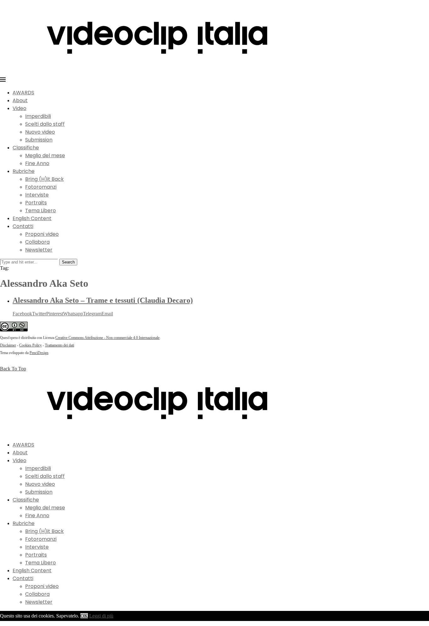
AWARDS (23, 92)
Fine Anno (37, 163)
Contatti (23, 226)
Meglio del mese (45, 155)
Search (68, 262)
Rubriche (24, 171)
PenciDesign (39, 353)
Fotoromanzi (41, 187)
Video (19, 108)
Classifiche (26, 147)
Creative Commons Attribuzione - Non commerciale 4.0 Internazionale (107, 337)
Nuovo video (40, 132)
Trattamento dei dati (59, 345)
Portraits (36, 202)
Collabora (37, 242)
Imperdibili (38, 116)
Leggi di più (101, 615)
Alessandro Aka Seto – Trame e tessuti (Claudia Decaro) (103, 300)
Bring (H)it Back (44, 179)
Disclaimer (8, 345)
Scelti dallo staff (45, 124)
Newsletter (38, 249)
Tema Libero (40, 210)
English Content (32, 218)
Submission (38, 139)
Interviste (37, 194)
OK (84, 615)
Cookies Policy (30, 345)
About (20, 100)
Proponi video (42, 234)
